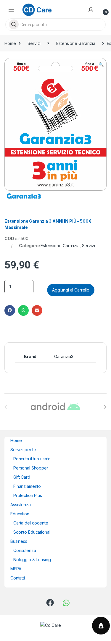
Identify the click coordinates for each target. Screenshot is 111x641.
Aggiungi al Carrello (70, 289)
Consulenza (24, 550)
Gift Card (21, 477)
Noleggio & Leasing (32, 559)
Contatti (17, 577)
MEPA (15, 568)
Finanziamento (27, 486)
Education (19, 513)
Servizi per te (23, 449)
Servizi (34, 43)
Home (10, 43)
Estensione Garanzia (75, 43)
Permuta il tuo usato (32, 458)
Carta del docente (30, 522)
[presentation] (105, 407)
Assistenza (20, 504)
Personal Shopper (30, 467)
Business (18, 541)
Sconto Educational (31, 532)
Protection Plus (27, 495)
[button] (101, 64)
